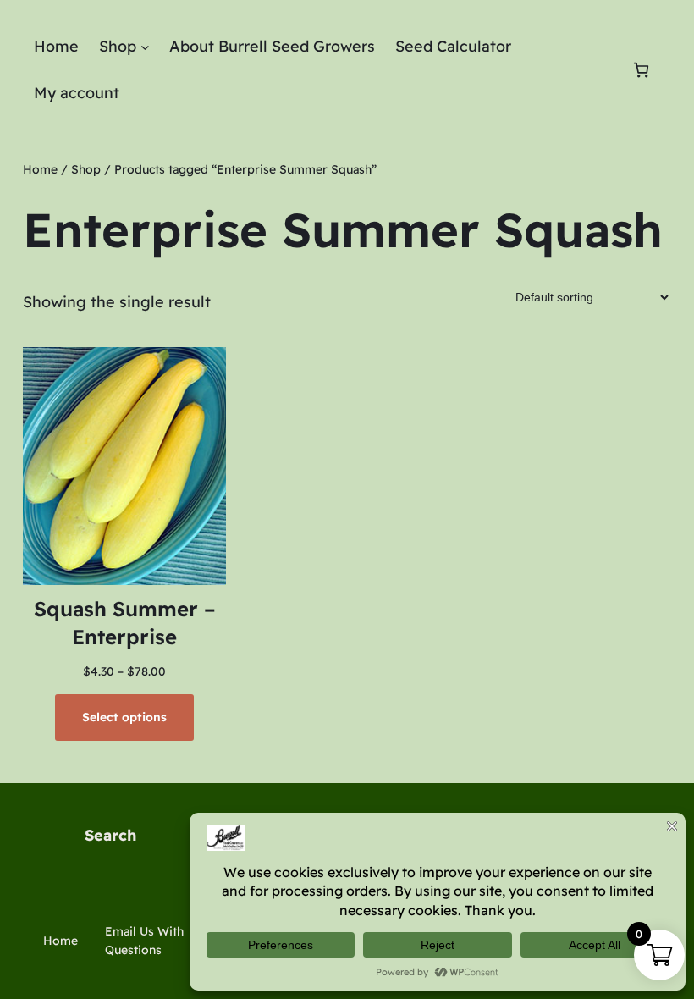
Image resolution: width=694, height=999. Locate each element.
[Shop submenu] (145, 47)
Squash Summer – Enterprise (125, 623)
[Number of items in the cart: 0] (641, 70)
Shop (86, 169)
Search (110, 835)
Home (40, 169)
